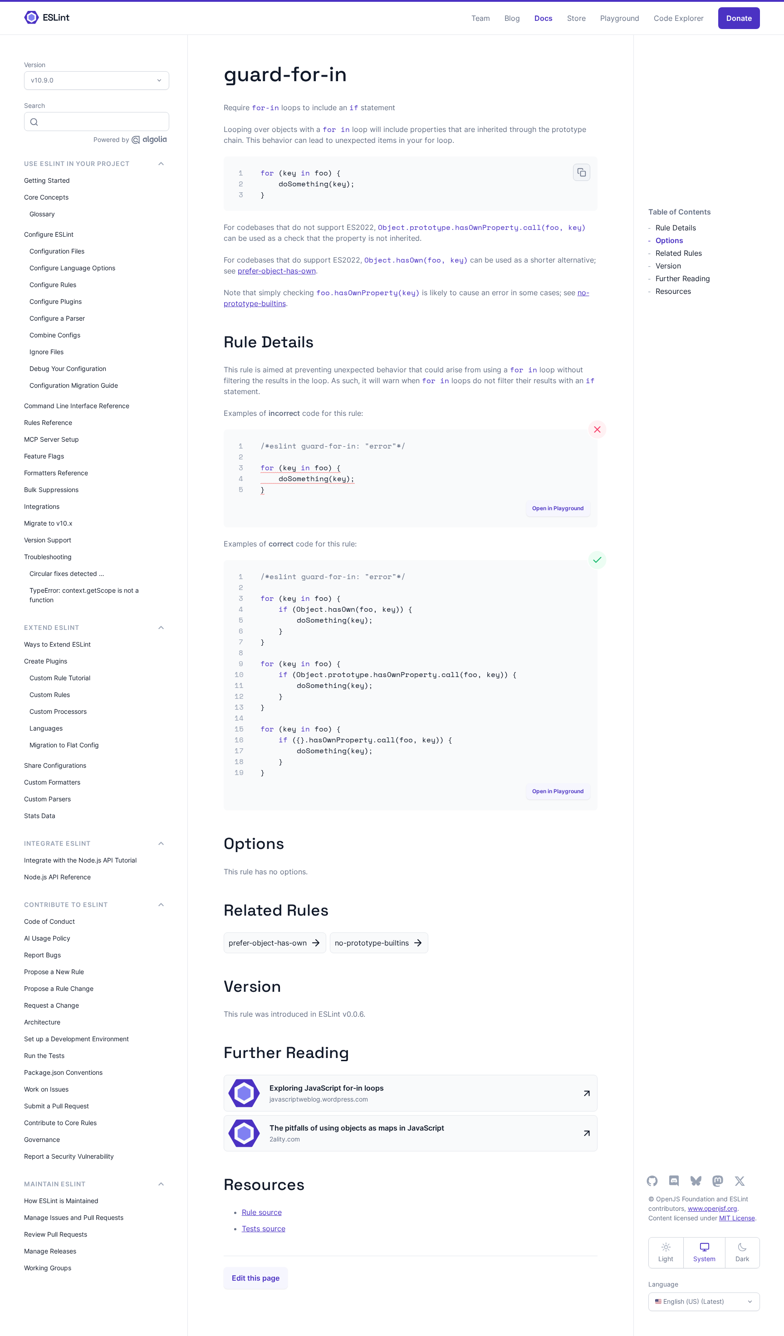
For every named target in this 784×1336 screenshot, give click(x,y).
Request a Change (51, 1005)
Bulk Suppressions (51, 489)
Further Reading (683, 278)
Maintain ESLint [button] (55, 1184)
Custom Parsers (47, 799)
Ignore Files (46, 352)
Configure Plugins (55, 301)
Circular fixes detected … (66, 573)
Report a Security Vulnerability (69, 1156)
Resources (673, 291)
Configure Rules (52, 284)
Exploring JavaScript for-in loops (327, 1087)
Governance (42, 1139)
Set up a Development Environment (76, 1039)
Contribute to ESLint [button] (66, 904)
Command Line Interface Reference (76, 406)
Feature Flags (44, 456)
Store (576, 18)
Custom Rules (49, 694)
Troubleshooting (48, 557)
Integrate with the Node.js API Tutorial (80, 860)
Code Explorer (679, 18)
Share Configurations (55, 765)
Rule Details (676, 227)
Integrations (41, 506)
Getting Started (47, 180)
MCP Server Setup (51, 439)
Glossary (42, 214)
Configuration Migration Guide (73, 385)
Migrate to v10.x (48, 523)
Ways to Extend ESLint (57, 644)
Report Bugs (42, 955)
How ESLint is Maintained (61, 1200)
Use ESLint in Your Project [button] (77, 163)
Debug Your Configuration (67, 368)
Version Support (47, 540)
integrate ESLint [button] (57, 843)
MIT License (737, 1218)
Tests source (263, 1228)
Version (668, 265)
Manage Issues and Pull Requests (73, 1217)
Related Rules (679, 253)
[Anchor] (321, 340)
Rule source (262, 1212)
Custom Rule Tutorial (59, 678)
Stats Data (39, 815)
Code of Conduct (49, 921)
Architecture (42, 1022)
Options (669, 240)
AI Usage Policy (47, 938)
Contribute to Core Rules (60, 1122)
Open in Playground (558, 508)
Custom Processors (58, 711)
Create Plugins (45, 661)
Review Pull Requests (55, 1234)
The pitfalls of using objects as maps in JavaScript (357, 1127)
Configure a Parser (57, 318)
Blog (512, 18)
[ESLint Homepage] (46, 18)
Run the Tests (44, 1055)
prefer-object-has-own (277, 270)
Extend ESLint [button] (51, 627)
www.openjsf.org (712, 1208)
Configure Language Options (72, 268)
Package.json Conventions (63, 1072)
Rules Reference (48, 422)
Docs (543, 18)
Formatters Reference (56, 473)
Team (480, 18)
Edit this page (255, 1277)
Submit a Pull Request (56, 1106)
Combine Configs (54, 335)
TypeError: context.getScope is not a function (84, 595)
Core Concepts (46, 197)
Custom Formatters (52, 782)
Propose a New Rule (54, 971)
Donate (739, 18)
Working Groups (47, 1268)
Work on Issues (46, 1089)
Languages (46, 728)
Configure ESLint (49, 234)
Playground (619, 18)
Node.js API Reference (57, 877)
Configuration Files (56, 251)
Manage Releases (50, 1251)
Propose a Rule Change (58, 988)
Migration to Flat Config (64, 745)
